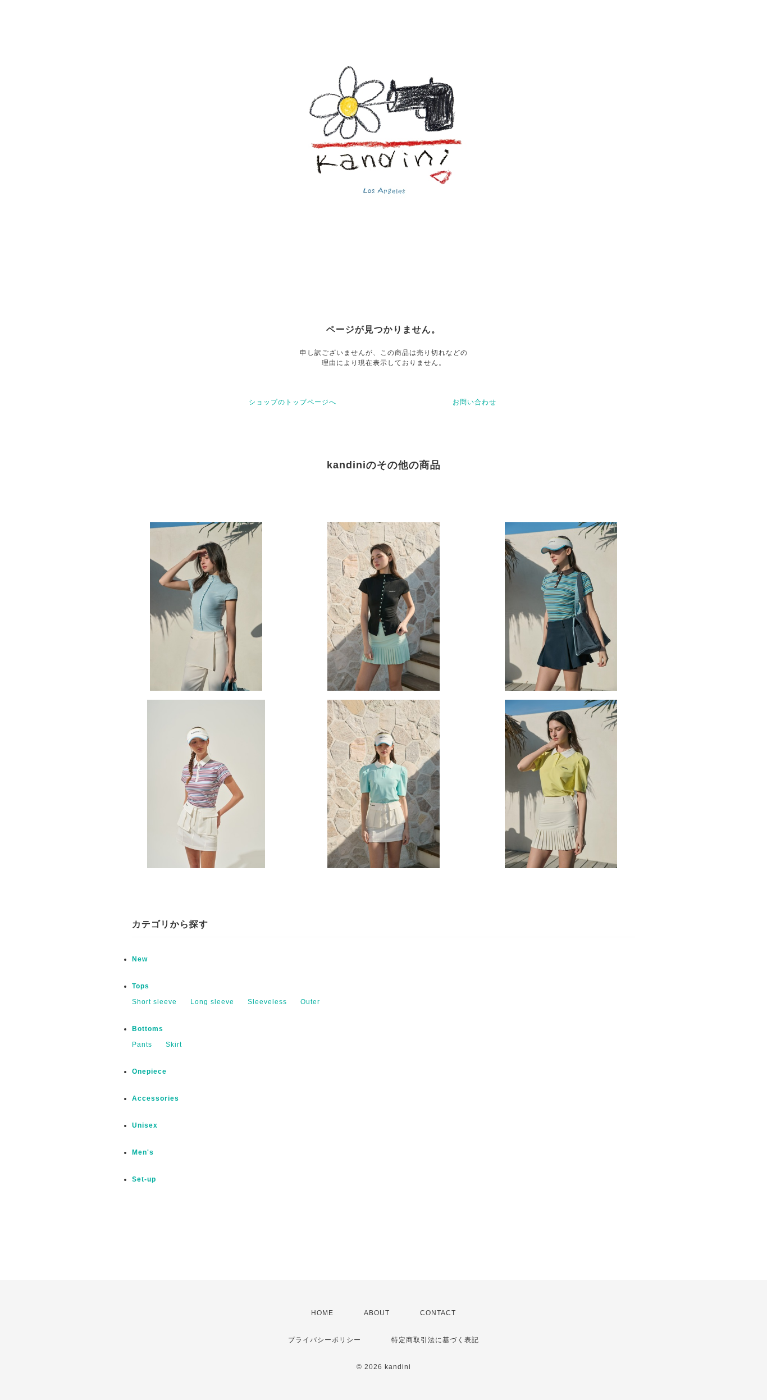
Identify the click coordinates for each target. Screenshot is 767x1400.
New (140, 959)
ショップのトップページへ (292, 402)
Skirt (174, 1044)
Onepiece (149, 1071)
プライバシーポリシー (324, 1340)
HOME (322, 1313)
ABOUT (377, 1313)
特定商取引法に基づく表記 (435, 1340)
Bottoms (147, 1029)
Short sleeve (154, 1002)
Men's (143, 1152)
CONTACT (438, 1313)
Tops (140, 986)
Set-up (144, 1179)
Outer (310, 1002)
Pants (142, 1044)
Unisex (145, 1125)
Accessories (155, 1098)
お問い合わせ (474, 402)
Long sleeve (212, 1002)
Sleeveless (267, 1002)
